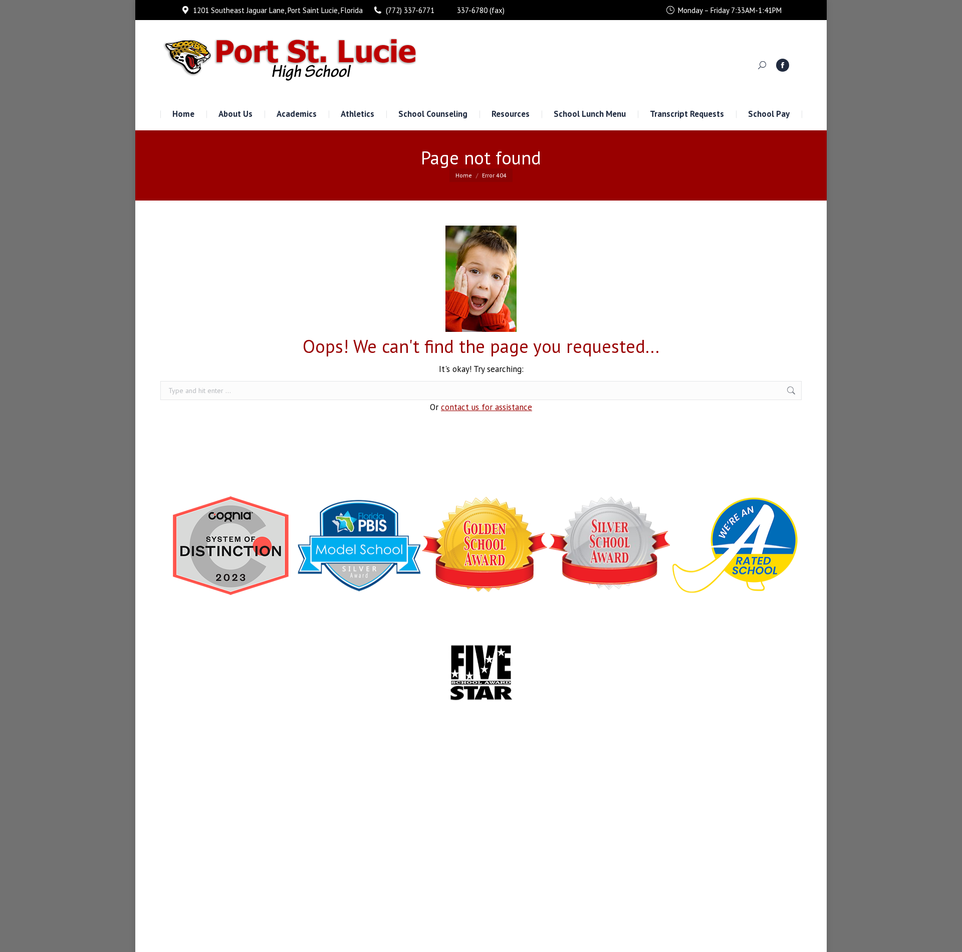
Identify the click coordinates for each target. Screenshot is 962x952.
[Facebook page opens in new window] (782, 65)
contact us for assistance (486, 407)
